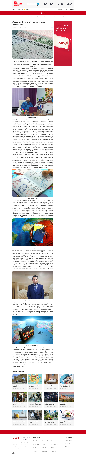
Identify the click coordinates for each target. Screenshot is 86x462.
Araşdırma (44, 451)
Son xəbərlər (15, 17)
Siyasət (23, 17)
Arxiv (61, 9)
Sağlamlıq (53, 451)
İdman (43, 444)
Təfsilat (46, 17)
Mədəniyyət (54, 17)
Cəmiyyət (39, 17)
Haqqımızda (70, 440)
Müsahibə (62, 17)
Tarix (67, 9)
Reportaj (53, 440)
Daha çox (70, 17)
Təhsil (52, 448)
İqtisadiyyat (31, 17)
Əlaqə (68, 443)
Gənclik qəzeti (54, 444)
